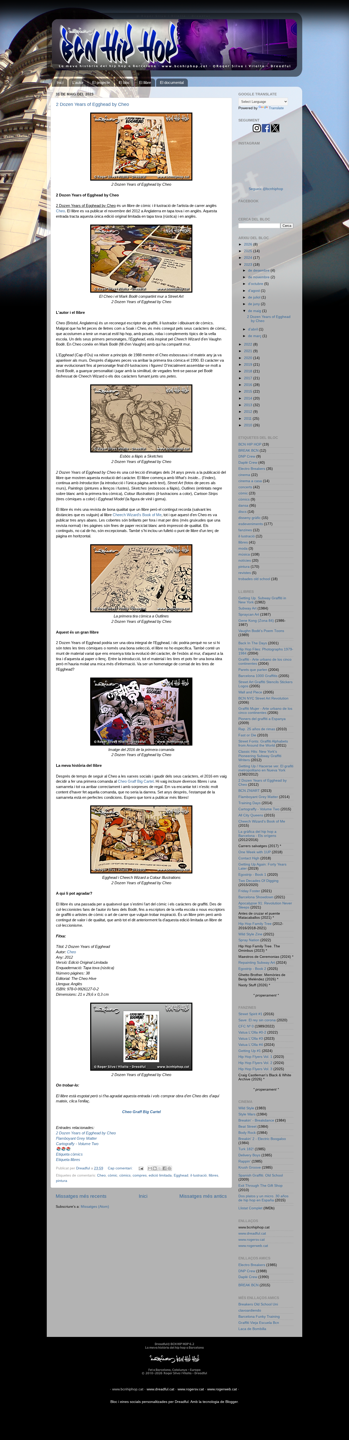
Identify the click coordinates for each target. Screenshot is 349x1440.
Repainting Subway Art (256, 963)
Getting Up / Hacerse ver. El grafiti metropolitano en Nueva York (265, 768)
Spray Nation (248, 940)
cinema (244, 475)
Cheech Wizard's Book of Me (137, 515)
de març (255, 336)
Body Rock (247, 1133)
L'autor (78, 82)
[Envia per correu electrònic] (150, 1168)
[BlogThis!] (154, 1168)
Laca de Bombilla (252, 1329)
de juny (254, 304)
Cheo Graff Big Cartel (136, 781)
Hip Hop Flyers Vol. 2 (255, 1063)
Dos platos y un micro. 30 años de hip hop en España (263, 1198)
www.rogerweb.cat (253, 1246)
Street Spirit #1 (250, 1014)
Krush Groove (249, 1167)
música (244, 554)
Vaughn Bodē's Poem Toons (261, 631)
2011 (248, 418)
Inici (60, 82)
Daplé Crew (247, 462)
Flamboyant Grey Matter (76, 1138)
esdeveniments (250, 524)
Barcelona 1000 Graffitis (257, 676)
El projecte (101, 82)
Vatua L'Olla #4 (250, 1045)
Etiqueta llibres (68, 1160)
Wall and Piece (250, 692)
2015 (248, 391)
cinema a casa (250, 481)
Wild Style (246, 1108)
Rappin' (244, 1161)
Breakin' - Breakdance (256, 1120)
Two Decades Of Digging (258, 881)
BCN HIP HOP (249, 444)
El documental (172, 82)
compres (140, 1175)
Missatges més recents (81, 1196)
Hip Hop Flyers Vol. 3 (255, 1069)
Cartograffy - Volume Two (77, 1144)
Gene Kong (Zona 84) (256, 621)
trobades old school (254, 579)
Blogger (231, 1402)
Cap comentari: (121, 1168)
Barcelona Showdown (255, 897)
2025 (248, 251)
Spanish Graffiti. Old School (260, 1175)
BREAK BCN (248, 450)
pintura (61, 1181)
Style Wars (246, 1114)
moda (243, 548)
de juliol (254, 297)
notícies (244, 560)
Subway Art (247, 608)
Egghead (181, 1175)
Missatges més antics (203, 1196)
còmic (112, 1175)
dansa (243, 505)
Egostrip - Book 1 (252, 875)
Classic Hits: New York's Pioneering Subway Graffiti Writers (259, 756)
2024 (248, 258)
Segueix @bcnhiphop (266, 189)
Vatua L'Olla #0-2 (252, 1032)
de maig (255, 311)
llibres (213, 1175)
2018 (248, 371)
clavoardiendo (249, 1310)
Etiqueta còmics (69, 1154)
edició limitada (160, 1175)
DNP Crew (246, 456)
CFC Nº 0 (246, 1026)
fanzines (245, 530)
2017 (248, 378)
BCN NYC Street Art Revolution (263, 698)
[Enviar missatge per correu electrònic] (140, 1168)
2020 (248, 358)
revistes (244, 573)
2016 (248, 385)
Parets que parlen (252, 670)
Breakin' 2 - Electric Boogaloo (262, 1139)
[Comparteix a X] (159, 1168)
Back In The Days (252, 643)
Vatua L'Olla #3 (250, 1038)
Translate (276, 108)
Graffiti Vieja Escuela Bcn (258, 1323)
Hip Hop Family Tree (255, 924)
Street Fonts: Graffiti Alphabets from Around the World (263, 743)
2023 (248, 265)
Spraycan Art (248, 614)
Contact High (248, 858)
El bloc (124, 82)
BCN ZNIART (249, 791)
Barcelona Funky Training (259, 1317)
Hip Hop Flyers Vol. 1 (255, 1057)
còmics (125, 1175)
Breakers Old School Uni (258, 1304)
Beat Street (247, 1126)
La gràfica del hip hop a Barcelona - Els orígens (257, 834)
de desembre (259, 270)
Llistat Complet (250, 1208)
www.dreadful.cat (252, 1233)
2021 (248, 351)
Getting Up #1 (249, 1051)
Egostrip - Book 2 (252, 969)
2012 (248, 412)
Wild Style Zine (250, 934)
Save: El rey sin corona (257, 1020)
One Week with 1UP (254, 852)
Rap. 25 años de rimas (256, 729)
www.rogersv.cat (251, 1240)
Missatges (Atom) (95, 1207)
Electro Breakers (251, 469)
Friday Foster (249, 891)
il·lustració (198, 1175)
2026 (248, 244)
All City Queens (250, 815)
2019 (248, 365)
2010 (248, 425)
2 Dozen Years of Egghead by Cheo (92, 104)
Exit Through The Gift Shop (260, 1186)
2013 (248, 405)
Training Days (249, 803)
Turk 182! (246, 1149)
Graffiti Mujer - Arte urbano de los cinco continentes (265, 711)
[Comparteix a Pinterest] (169, 1168)
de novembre (259, 277)
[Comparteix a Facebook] (164, 1168)
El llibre (145, 82)
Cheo (60, 211)
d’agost (254, 291)
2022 (248, 344)
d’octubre (256, 284)
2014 (248, 398)
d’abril (253, 329)
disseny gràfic (249, 518)
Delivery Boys (249, 1155)
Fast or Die (247, 735)
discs (242, 512)
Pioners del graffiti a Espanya (262, 719)
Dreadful (182, 1402)
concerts (245, 487)
